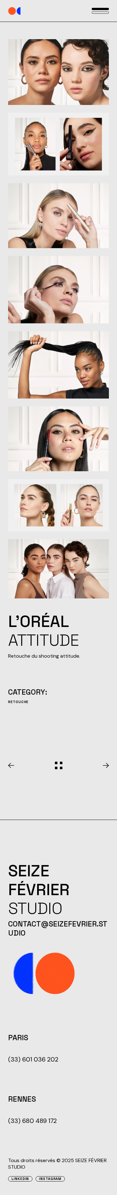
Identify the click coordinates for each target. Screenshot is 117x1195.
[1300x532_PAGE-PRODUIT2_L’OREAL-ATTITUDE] (58, 215)
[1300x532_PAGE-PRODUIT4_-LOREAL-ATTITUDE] (58, 365)
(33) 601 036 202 (33, 1059)
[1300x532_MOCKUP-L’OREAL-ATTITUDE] (58, 72)
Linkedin (20, 1179)
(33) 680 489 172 (32, 1121)
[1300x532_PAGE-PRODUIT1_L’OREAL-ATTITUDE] (58, 144)
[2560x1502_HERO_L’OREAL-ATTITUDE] (58, 568)
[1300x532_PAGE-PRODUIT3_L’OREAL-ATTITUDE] (58, 289)
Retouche (18, 702)
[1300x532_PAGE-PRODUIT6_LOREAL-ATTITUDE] (58, 505)
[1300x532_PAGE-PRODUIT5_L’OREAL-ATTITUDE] (58, 438)
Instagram (50, 1179)
